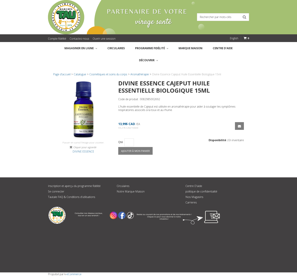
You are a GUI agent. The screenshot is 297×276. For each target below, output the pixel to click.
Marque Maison (190, 48)
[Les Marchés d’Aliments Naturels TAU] (97, 17)
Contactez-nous (79, 38)
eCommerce (74, 274)
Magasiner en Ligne (79, 48)
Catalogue (80, 74)
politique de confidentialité (201, 191)
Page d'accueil (61, 74)
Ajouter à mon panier (135, 150)
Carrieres (191, 202)
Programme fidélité (150, 48)
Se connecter (56, 191)
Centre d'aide (223, 48)
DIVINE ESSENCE (83, 151)
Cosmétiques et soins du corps (108, 74)
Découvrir (147, 60)
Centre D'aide (193, 186)
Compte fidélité (57, 38)
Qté (120, 142)
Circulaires (116, 48)
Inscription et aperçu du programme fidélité (74, 186)
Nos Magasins (194, 197)
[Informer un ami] (239, 126)
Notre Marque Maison (131, 191)
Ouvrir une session (104, 38)
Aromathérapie (139, 74)
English (234, 38)
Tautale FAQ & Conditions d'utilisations (71, 197)
